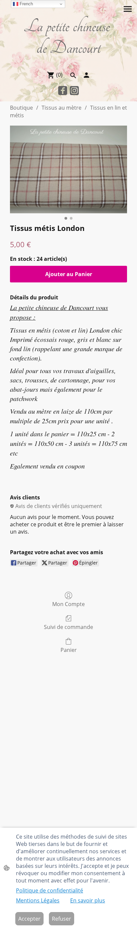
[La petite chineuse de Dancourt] (68, 62)
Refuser (61, 918)
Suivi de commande (68, 626)
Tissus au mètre (61, 107)
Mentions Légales (38, 900)
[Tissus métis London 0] (68, 169)
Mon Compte (68, 603)
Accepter (29, 918)
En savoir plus (87, 900)
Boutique (21, 107)
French (25, 3)
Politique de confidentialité (49, 890)
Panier (69, 649)
